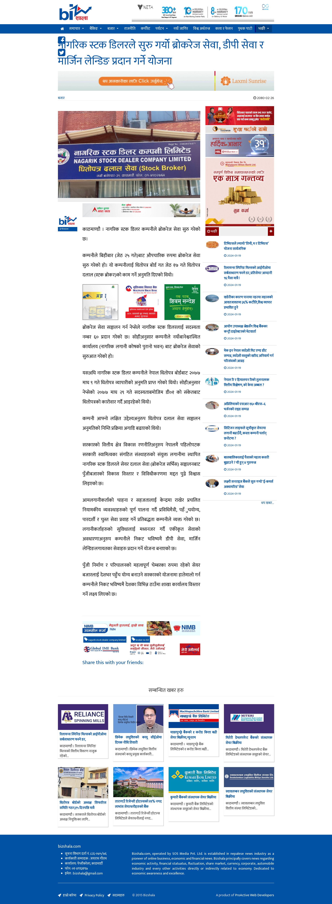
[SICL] (239, 130)
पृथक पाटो (245, 28)
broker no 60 (142, 640)
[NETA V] (203, 12)
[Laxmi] (166, 81)
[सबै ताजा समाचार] (270, 231)
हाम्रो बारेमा (69, 895)
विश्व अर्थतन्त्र (201, 28)
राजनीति (130, 28)
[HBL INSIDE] (239, 146)
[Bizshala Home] (62, 29)
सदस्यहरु (118, 895)
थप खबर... (267, 503)
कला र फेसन (224, 28)
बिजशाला (65, 229)
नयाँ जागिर (180, 28)
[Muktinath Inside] (141, 302)
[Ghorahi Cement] (100, 302)
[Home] (92, 13)
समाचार (74, 28)
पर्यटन (159, 28)
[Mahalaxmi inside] (239, 192)
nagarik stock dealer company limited (107, 640)
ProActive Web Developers (254, 895)
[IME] (239, 116)
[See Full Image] (129, 156)
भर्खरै (261, 28)
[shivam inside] (182, 302)
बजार (111, 28)
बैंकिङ (94, 28)
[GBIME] (141, 649)
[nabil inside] (141, 210)
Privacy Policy (94, 895)
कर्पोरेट (145, 28)
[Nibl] (141, 628)
